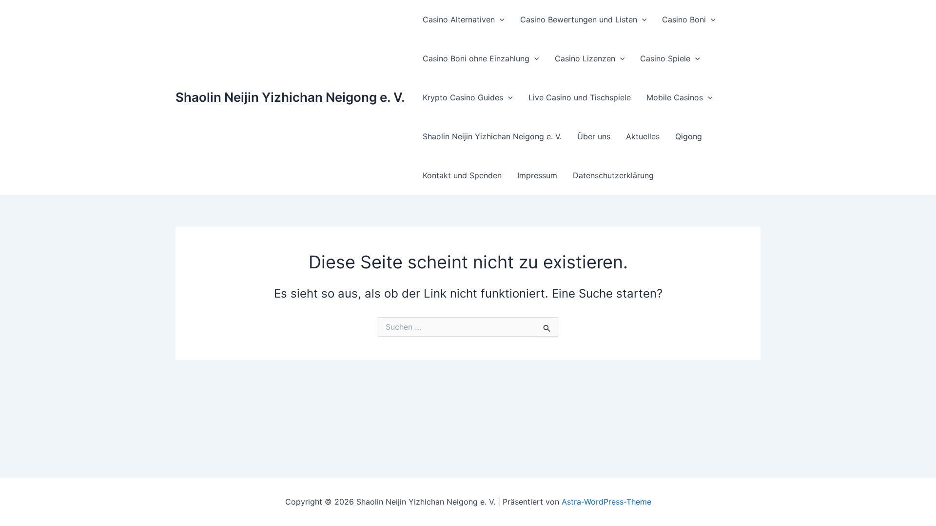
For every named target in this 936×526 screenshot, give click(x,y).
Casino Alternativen (459, 19)
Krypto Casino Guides (463, 97)
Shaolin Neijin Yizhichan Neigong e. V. (290, 97)
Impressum (537, 175)
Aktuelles (643, 136)
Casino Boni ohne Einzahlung (476, 58)
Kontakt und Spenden (462, 175)
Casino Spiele (665, 58)
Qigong (688, 136)
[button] (500, 19)
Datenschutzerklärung (613, 175)
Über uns (593, 136)
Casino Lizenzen (585, 58)
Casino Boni (684, 19)
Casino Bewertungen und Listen (578, 19)
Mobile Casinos (674, 97)
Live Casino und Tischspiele (579, 97)
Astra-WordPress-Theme (606, 502)
